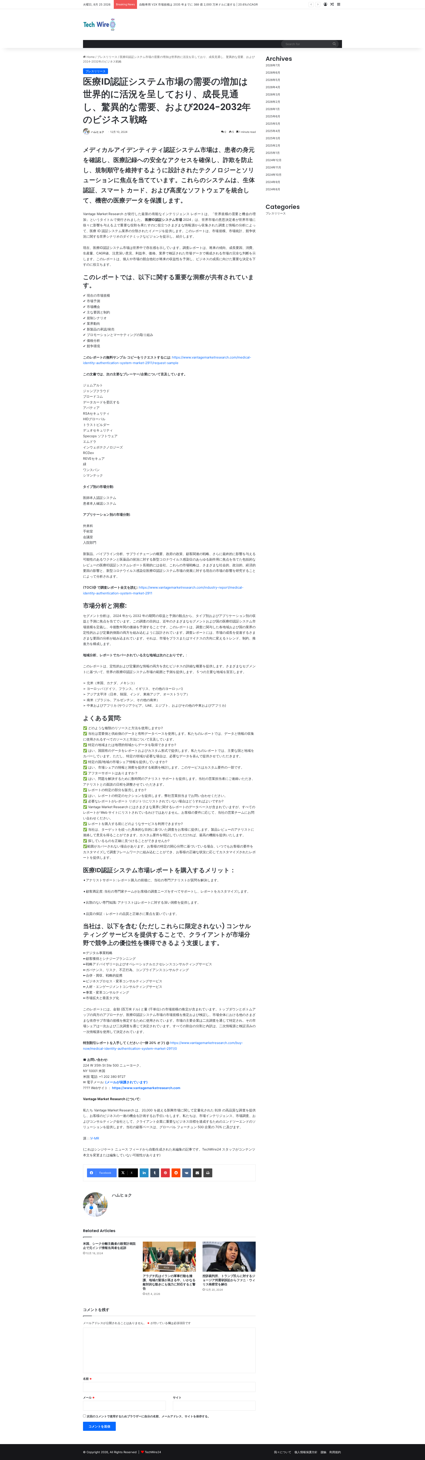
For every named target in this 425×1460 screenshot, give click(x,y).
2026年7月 (273, 65)
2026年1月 (273, 109)
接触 (323, 1452)
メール (89, 1397)
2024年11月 (273, 167)
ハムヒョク (97, 132)
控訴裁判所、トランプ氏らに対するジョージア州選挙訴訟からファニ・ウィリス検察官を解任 (229, 1280)
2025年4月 (273, 131)
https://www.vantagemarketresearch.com (146, 1088)
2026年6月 (273, 72)
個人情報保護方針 (305, 1452)
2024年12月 (274, 160)
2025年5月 (273, 123)
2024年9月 (273, 182)
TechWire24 (153, 1452)
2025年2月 (273, 145)
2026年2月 (273, 101)
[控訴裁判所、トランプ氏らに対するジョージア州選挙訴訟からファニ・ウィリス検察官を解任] (229, 1256)
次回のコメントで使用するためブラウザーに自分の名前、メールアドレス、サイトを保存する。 (149, 1416)
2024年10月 (274, 174)
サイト (177, 1397)
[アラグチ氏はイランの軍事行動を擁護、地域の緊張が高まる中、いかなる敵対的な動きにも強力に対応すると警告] (169, 1256)
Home (90, 57)
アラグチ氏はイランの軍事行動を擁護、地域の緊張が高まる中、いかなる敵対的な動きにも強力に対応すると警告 (169, 1282)
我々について (282, 1452)
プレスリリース (107, 57)
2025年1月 (273, 153)
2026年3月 (273, 94)
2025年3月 (273, 138)
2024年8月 (273, 189)
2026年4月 (273, 87)
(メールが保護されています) (126, 1082)
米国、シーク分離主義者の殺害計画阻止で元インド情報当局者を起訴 (109, 1245)
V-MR (95, 1138)
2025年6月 (273, 116)
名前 (87, 1378)
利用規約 (335, 1452)
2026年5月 (273, 80)
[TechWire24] (99, 24)
